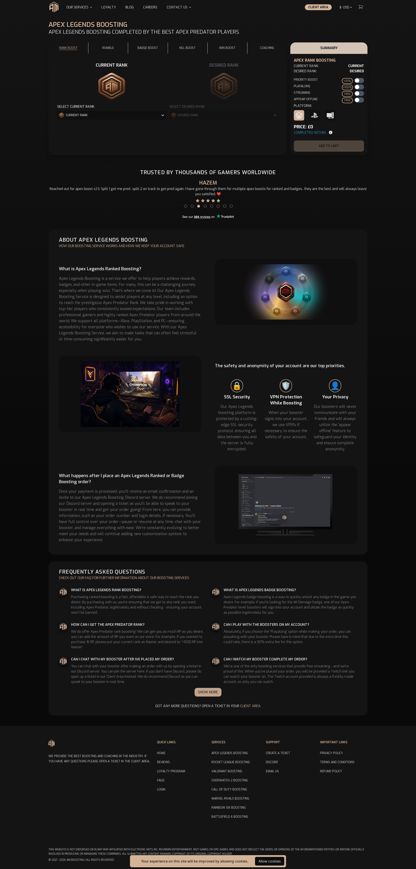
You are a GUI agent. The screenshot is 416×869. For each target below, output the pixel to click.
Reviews (163, 762)
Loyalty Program (171, 771)
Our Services (77, 7)
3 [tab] (198, 205)
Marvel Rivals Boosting (230, 799)
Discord (272, 762)
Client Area (318, 7)
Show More (208, 692)
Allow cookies (269, 861)
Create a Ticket (278, 753)
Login (161, 789)
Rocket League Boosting (230, 762)
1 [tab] (185, 205)
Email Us (272, 771)
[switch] (359, 80)
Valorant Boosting (226, 771)
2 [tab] (192, 205)
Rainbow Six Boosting (228, 808)
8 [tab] (231, 205)
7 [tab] (224, 205)
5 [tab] (211, 205)
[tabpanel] (208, 191)
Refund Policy (331, 771)
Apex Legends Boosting (229, 753)
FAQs (160, 780)
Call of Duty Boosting (229, 789)
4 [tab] (205, 205)
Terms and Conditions (337, 762)
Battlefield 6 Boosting (229, 817)
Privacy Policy (331, 753)
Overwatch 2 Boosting (229, 780)
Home (161, 753)
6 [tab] (218, 205)
